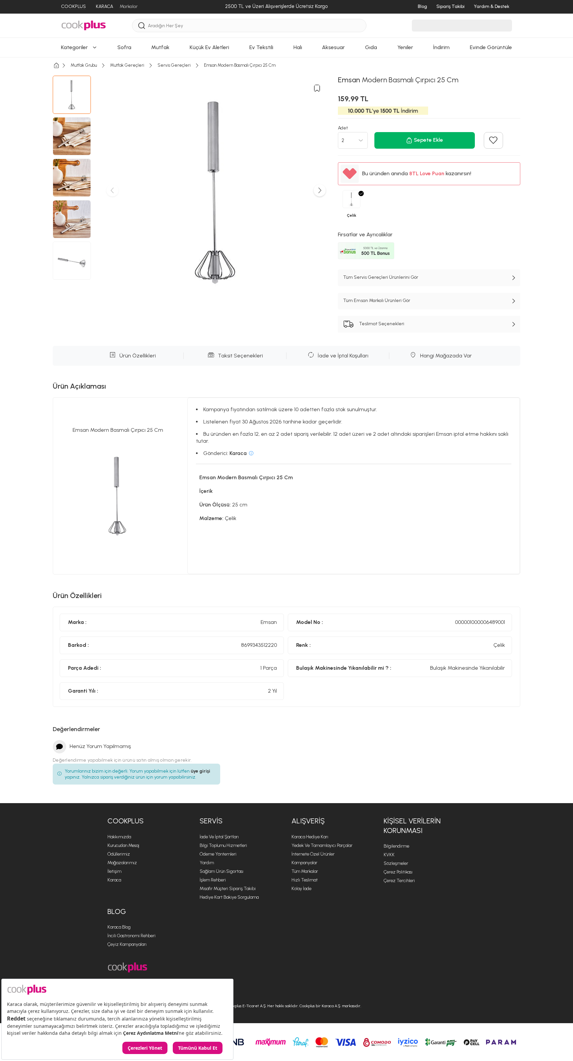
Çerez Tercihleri (399, 880)
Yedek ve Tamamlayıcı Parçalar (321, 845)
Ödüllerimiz (118, 854)
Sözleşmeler (396, 863)
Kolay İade (301, 888)
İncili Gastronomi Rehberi (131, 936)
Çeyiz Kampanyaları (127, 944)
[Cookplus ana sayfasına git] (127, 967)
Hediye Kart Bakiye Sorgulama (229, 897)
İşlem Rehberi (213, 880)
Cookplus (125, 820)
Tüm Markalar (304, 871)
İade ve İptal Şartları (219, 837)
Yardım (207, 863)
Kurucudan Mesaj (123, 845)
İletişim (114, 871)
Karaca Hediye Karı (309, 837)
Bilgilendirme (396, 846)
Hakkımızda (119, 837)
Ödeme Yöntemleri (218, 854)
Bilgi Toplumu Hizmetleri (223, 845)
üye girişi (200, 771)
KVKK (389, 855)
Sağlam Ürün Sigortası (221, 871)
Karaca (114, 880)
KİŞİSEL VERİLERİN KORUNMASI (412, 825)
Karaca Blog (119, 927)
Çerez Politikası (398, 872)
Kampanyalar (304, 863)
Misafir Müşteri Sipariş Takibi (228, 888)
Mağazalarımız (122, 863)
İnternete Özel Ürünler (313, 854)
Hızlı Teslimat (304, 880)
